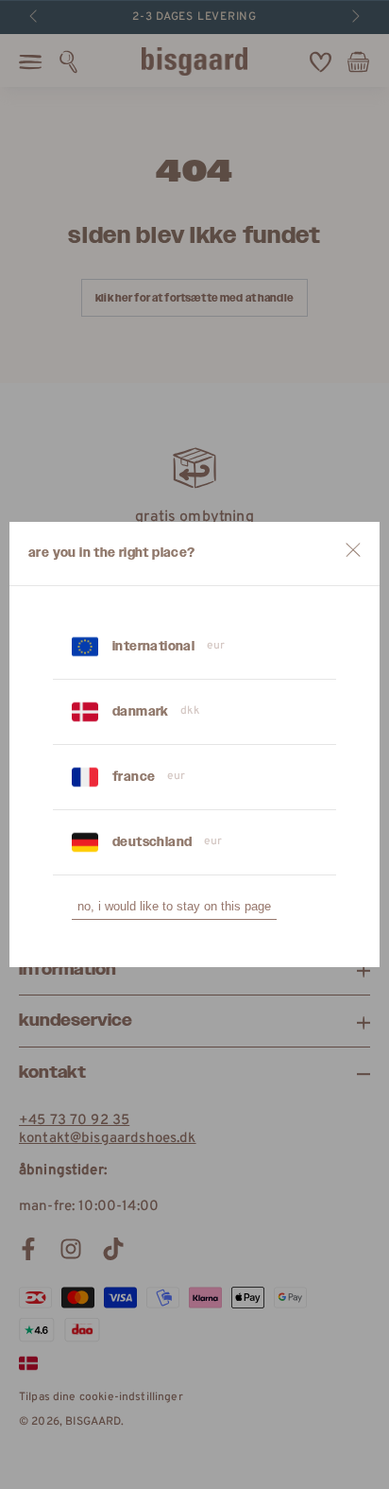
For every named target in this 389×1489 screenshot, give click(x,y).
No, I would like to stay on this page (174, 906)
